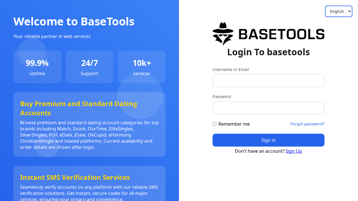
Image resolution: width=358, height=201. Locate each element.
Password (222, 96)
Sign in (269, 140)
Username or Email (231, 69)
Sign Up (294, 151)
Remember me (234, 124)
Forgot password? (307, 123)
